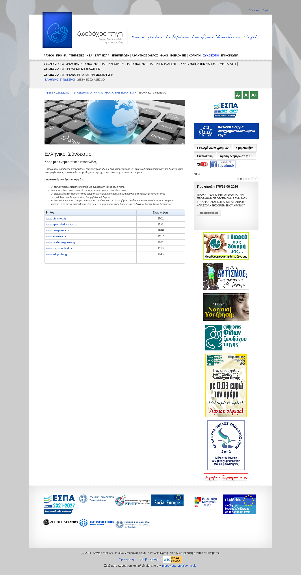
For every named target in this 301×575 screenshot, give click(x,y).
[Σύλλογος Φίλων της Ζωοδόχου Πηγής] (226, 349)
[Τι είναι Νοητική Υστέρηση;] (226, 319)
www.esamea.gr (56, 236)
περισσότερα (209, 212)
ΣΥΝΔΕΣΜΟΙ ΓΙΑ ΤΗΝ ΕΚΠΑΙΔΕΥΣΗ (154, 64)
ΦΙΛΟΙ (164, 55)
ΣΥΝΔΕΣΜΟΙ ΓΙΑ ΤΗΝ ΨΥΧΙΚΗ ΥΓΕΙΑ (107, 64)
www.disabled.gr (56, 218)
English (266, 10)
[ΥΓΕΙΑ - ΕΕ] (239, 513)
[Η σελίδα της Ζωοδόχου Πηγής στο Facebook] (223, 164)
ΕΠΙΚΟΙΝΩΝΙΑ (230, 55)
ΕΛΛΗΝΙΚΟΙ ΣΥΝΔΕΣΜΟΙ (60, 79)
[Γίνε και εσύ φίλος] (226, 416)
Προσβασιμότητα (149, 559)
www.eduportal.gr (57, 254)
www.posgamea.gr (57, 230)
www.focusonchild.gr (59, 248)
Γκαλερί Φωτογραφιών (213, 148)
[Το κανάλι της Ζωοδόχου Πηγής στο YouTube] (202, 164)
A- (238, 95)
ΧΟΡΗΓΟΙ (195, 55)
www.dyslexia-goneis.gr (61, 242)
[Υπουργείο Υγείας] (96, 502)
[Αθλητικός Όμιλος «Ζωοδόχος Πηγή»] (226, 469)
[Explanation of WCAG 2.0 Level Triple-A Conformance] (172, 559)
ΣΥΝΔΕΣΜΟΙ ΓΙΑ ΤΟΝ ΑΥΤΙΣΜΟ (63, 64)
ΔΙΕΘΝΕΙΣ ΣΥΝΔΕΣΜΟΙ (91, 79)
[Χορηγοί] (226, 481)
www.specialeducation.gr (61, 224)
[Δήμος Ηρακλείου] (60, 524)
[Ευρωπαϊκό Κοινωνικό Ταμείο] (206, 508)
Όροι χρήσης (127, 559)
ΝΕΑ (89, 55)
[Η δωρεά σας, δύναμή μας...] (226, 258)
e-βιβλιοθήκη (244, 148)
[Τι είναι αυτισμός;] (226, 289)
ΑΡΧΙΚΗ (49, 55)
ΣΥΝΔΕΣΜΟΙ (211, 55)
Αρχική (49, 92)
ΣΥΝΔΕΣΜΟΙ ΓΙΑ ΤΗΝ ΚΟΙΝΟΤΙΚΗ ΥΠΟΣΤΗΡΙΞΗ (73, 68)
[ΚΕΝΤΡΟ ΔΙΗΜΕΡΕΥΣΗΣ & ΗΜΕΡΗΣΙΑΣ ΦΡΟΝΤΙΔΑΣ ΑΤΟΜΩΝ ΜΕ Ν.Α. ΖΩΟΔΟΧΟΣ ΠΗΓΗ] (226, 117)
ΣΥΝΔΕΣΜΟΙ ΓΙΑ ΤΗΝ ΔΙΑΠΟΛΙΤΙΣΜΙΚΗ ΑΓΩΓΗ (207, 64)
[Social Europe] (167, 505)
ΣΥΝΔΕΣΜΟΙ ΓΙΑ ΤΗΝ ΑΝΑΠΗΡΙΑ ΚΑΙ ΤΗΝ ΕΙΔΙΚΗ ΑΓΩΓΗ (78, 74)
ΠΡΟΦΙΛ (61, 55)
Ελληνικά (254, 10)
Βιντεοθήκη (205, 156)
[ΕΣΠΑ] (59, 513)
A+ (254, 95)
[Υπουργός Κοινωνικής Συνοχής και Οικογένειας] (132, 528)
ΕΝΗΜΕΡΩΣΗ (120, 55)
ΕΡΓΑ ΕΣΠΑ (102, 55)
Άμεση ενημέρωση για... (236, 156)
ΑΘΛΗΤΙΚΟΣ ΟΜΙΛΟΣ (145, 55)
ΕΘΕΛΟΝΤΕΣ (178, 55)
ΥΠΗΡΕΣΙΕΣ (76, 55)
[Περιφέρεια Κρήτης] (132, 505)
